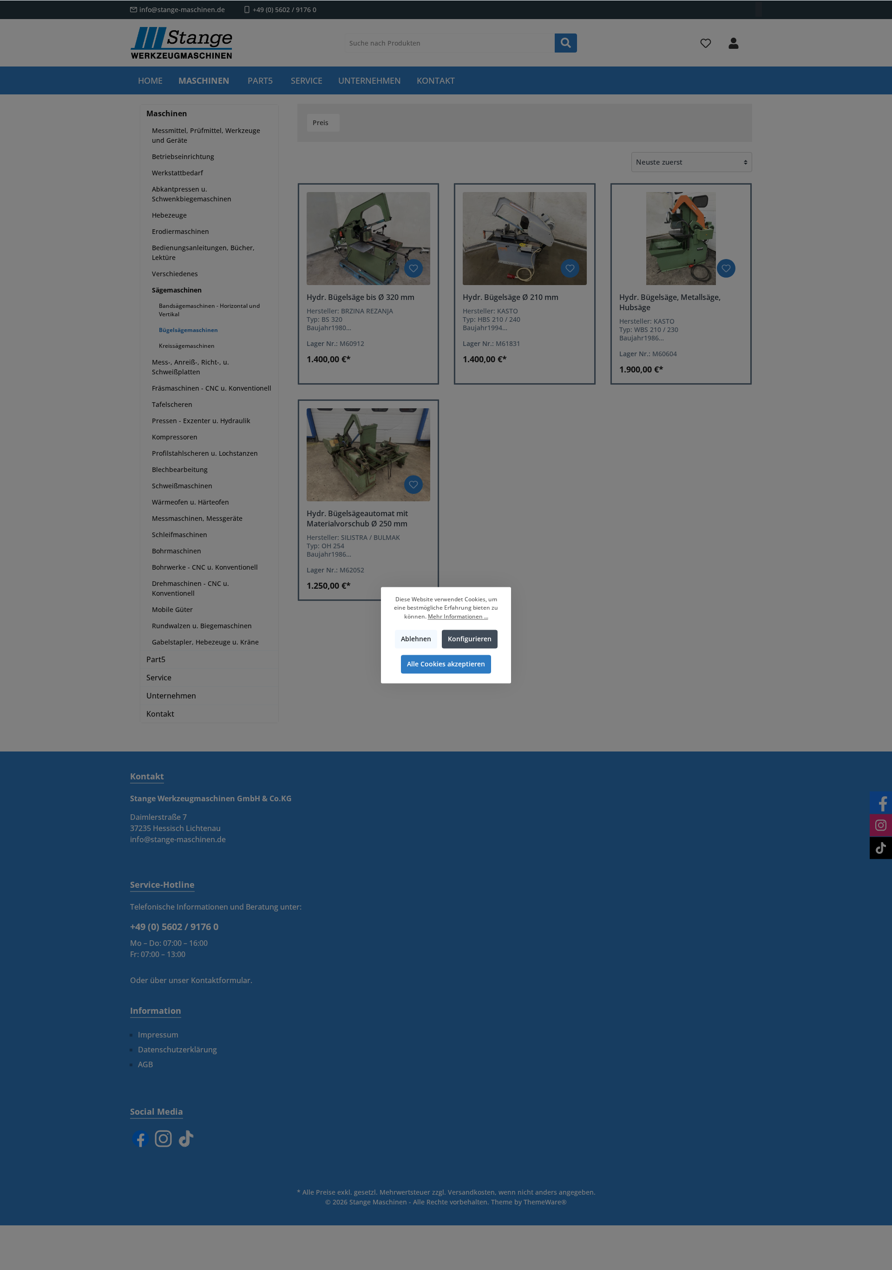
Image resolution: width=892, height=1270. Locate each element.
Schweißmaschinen (182, 485)
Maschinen (166, 113)
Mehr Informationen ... (458, 616)
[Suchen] (566, 43)
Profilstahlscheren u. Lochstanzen (205, 453)
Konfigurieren (470, 638)
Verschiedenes (175, 273)
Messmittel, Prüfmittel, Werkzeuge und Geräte (206, 135)
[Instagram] (163, 1138)
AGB (145, 1064)
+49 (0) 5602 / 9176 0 (284, 9)
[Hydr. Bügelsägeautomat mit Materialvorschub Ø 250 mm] (368, 454)
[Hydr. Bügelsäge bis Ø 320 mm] (368, 238)
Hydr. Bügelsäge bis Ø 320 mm (360, 297)
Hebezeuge (169, 215)
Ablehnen (416, 638)
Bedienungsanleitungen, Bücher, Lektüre (203, 252)
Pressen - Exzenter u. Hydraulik (201, 420)
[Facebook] (140, 1138)
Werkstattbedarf (177, 172)
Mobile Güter (172, 609)
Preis (321, 122)
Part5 (155, 659)
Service (158, 677)
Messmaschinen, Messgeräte (197, 518)
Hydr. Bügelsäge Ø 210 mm (510, 297)
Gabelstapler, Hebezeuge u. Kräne (205, 642)
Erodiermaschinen (180, 231)
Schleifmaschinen (179, 534)
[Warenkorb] (756, 39)
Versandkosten (471, 1192)
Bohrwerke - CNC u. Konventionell (205, 567)
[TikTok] (186, 1138)
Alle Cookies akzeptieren (446, 663)
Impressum (158, 1035)
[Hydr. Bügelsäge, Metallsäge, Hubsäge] (681, 238)
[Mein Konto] (733, 43)
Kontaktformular (220, 980)
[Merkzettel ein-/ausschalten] (413, 268)
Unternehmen (171, 696)
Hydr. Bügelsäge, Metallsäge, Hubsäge (670, 302)
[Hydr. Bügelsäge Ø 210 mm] (524, 238)
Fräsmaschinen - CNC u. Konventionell (211, 388)
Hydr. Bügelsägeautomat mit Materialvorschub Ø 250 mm (357, 518)
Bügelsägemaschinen (188, 330)
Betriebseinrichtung (183, 156)
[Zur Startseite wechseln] (181, 43)
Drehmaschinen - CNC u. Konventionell (190, 588)
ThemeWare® (545, 1201)
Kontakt (160, 714)
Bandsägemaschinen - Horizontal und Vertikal (209, 310)
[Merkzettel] (705, 43)
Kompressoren (174, 436)
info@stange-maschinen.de (182, 9)
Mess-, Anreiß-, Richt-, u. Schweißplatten (190, 367)
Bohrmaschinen (176, 550)
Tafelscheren (172, 404)
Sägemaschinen (177, 290)
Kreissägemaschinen (187, 346)
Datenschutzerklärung (177, 1049)
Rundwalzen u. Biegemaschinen (202, 625)
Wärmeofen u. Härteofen (190, 502)
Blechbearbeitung (180, 469)
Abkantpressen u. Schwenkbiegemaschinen (191, 194)
